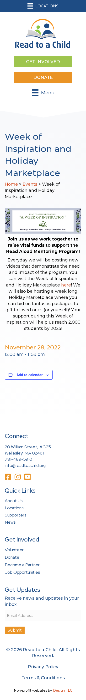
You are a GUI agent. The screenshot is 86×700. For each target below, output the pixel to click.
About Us (14, 500)
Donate (12, 557)
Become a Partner (22, 564)
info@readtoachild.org (25, 465)
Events (30, 184)
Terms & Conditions (43, 677)
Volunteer (14, 549)
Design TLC (62, 690)
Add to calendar (29, 375)
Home (11, 184)
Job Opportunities (22, 572)
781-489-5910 (18, 459)
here (66, 285)
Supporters (16, 515)
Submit (15, 630)
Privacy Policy (43, 666)
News (10, 522)
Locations (14, 508)
